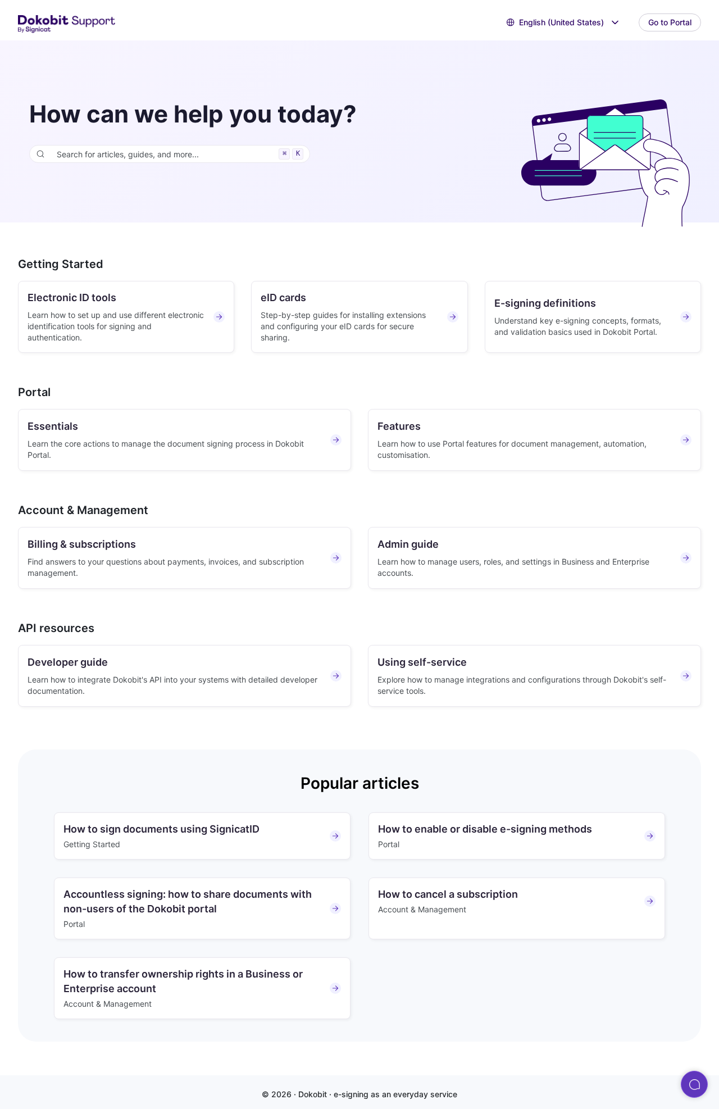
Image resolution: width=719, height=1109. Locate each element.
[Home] (67, 22)
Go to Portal (669, 22)
